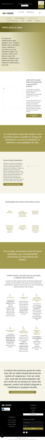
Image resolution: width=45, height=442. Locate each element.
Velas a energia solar (12, 20)
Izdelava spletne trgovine (31, 439)
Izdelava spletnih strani (22, 439)
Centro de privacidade (12, 420)
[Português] (39, 12)
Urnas (22, 20)
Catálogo (26, 3)
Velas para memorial (20, 18)
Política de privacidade (12, 424)
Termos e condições (12, 422)
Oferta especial (25, 5)
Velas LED (9, 18)
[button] (34, 115)
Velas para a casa (32, 18)
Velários (37, 20)
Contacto (30, 3)
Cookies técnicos (12, 426)
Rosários (29, 20)
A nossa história (20, 3)
